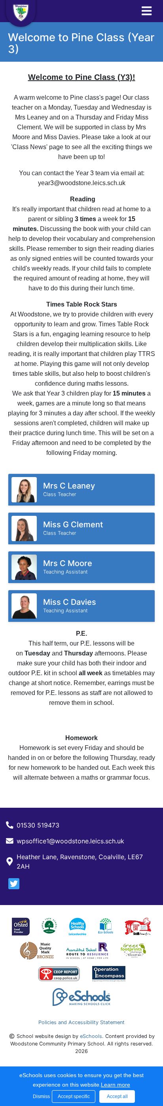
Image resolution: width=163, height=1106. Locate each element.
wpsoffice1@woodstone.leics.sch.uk (70, 841)
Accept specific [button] (74, 1096)
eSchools (91, 1036)
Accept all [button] (117, 1096)
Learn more (115, 1084)
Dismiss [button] (40, 1096)
